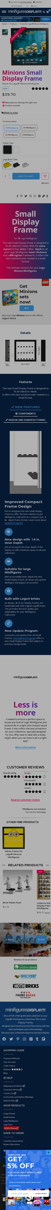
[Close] (48, 1152)
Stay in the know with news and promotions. (25, 1184)
